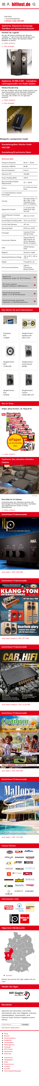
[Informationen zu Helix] (19, 869)
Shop (6, 1034)
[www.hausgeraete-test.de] (19, 911)
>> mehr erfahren (8, 454)
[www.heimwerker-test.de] (30, 911)
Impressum (8, 1057)
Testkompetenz (10, 1038)
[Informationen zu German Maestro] (28, 862)
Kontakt (7, 1069)
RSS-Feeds (8, 1049)
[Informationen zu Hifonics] (30, 869)
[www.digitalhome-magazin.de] (8, 911)
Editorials (7, 1054)
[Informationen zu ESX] (9, 863)
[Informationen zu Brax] (8, 857)
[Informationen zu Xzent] (18, 891)
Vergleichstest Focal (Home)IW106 (27, 364)
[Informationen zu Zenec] (29, 891)
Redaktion (8, 1040)
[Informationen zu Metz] (27, 874)
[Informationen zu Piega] (30, 880)
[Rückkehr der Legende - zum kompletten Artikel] (19, 63)
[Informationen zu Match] (17, 873)
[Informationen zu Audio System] (18, 852)
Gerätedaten (9, 1042)
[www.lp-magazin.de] (14, 923)
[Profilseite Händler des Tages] (19, 995)
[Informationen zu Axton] (28, 851)
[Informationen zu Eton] (18, 862)
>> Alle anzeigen (8, 46)
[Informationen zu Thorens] (30, 885)
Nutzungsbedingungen (12, 1071)
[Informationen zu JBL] (9, 874)
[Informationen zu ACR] (9, 852)
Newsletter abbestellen (10, 1028)
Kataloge (7, 1047)
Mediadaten (8, 1060)
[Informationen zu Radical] (8, 886)
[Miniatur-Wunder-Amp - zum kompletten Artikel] (19, 120)
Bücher (7, 1036)
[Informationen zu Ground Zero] (8, 869)
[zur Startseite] (21, 4)
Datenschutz (9, 1064)
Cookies (7, 1066)
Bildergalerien (9, 1045)
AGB (6, 1062)
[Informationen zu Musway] (8, 880)
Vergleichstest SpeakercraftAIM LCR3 (27, 335)
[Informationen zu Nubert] (19, 880)
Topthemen (8, 1051)
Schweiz (9, 975)
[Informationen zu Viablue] (9, 892)
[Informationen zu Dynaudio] (19, 857)
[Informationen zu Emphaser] (30, 857)
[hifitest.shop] (24, 923)
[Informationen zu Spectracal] (19, 885)
